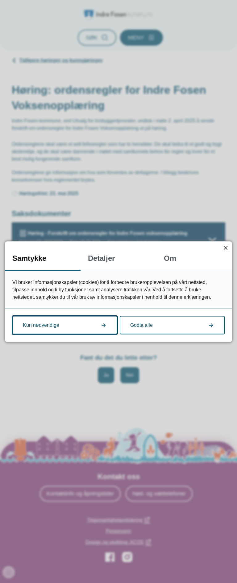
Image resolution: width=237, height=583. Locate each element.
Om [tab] (170, 258)
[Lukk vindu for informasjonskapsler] (225, 248)
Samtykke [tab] (29, 258)
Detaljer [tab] (101, 258)
